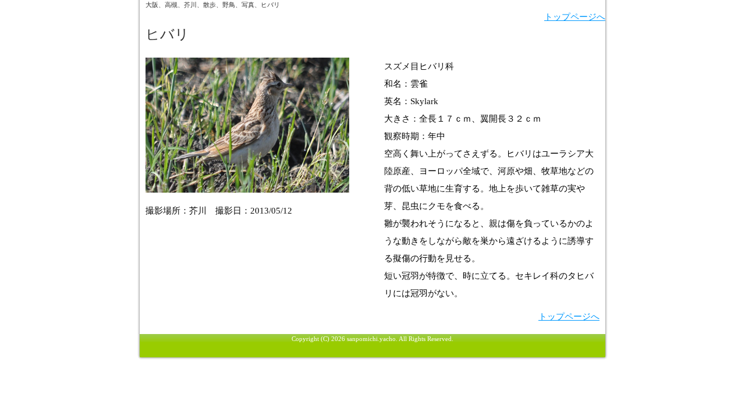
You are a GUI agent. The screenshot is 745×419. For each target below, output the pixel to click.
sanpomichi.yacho (371, 338)
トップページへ (574, 17)
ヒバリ (167, 34)
